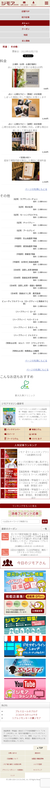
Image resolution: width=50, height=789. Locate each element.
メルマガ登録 (37, 764)
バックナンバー (12, 429)
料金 (5, 46)
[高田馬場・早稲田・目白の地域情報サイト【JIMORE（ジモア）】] (10, 5)
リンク (12, 775)
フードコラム (12, 438)
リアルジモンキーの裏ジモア (26, 718)
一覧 (45, 528)
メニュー (25, 23)
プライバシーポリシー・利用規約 (12, 770)
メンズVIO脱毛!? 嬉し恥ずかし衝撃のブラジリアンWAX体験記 (33, 463)
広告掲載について (12, 758)
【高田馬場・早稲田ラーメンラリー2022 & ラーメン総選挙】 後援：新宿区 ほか (33, 482)
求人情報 (26, 40)
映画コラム (37, 429)
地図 (26, 34)
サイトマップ (37, 770)
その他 (14, 46)
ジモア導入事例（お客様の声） (12, 764)
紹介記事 (25, 17)
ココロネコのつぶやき (26, 714)
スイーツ (12, 434)
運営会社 (37, 753)
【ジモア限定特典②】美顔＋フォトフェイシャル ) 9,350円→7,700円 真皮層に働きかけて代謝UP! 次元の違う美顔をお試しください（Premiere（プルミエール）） (29, 538)
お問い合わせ (12, 753)
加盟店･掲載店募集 (37, 758)
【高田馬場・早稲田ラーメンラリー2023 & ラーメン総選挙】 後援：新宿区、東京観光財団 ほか (33, 493)
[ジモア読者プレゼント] (25, 517)
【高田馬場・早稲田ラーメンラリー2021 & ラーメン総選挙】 (33, 473)
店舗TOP (25, 11)
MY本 (37, 434)
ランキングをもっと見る (24, 505)
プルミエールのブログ (26, 711)
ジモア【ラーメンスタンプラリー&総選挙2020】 (33, 453)
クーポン (25, 29)
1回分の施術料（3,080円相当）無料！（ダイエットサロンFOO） (29, 551)
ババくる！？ (37, 438)
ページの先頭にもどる (36, 189)
